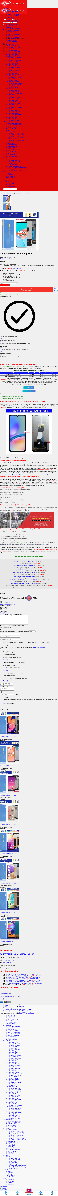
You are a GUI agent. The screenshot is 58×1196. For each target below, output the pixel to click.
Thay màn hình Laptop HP (16, 137)
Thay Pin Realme (13, 86)
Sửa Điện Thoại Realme (12, 81)
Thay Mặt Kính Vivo (14, 67)
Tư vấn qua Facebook (29, 391)
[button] (3, 29)
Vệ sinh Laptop (10, 149)
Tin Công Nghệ (10, 183)
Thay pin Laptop (10, 143)
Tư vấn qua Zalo (29, 387)
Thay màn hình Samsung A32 (8, 824)
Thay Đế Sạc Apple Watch (13, 127)
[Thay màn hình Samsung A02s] (7, 210)
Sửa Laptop (6, 130)
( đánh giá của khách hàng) (7, 259)
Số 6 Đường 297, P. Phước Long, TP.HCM (17, 981)
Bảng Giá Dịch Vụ (10, 186)
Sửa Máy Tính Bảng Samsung (14, 166)
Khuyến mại (9, 184)
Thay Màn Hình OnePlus (15, 106)
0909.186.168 (8, 268)
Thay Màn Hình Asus (14, 119)
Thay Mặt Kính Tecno (14, 111)
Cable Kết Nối (9, 174)
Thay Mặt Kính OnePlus (15, 107)
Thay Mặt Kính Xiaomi (15, 57)
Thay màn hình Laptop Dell (16, 136)
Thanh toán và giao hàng (9, 1008)
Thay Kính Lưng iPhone (12, 14)
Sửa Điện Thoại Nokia (12, 100)
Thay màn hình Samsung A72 (8, 795)
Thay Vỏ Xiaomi (13, 61)
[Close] (0, 649)
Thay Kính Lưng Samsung (13, 34)
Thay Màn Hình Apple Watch (13, 123)
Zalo (56, 289)
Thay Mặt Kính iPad (14, 162)
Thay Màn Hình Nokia (15, 101)
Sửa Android (6, 43)
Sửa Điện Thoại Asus (11, 117)
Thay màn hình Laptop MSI (16, 140)
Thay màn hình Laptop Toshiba (17, 142)
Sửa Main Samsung (11, 41)
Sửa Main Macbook (11, 156)
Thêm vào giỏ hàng (5, 284)
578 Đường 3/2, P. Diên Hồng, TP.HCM (16, 974)
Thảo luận (5, 660)
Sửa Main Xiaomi (13, 63)
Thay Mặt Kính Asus (14, 120)
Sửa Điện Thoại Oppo (12, 44)
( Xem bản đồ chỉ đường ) (38, 561)
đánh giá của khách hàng (7, 604)
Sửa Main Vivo (13, 73)
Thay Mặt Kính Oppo (14, 47)
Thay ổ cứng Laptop (11, 146)
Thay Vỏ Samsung (11, 40)
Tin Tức (5, 180)
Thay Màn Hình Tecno (15, 110)
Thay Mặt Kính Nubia (14, 97)
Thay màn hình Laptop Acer (16, 133)
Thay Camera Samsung (12, 37)
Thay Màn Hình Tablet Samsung (17, 167)
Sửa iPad (8, 159)
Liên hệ (2, 999)
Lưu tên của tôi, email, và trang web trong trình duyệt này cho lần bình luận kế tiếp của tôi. (26, 642)
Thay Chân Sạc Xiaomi (15, 60)
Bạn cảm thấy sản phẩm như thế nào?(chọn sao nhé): (14, 631)
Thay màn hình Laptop (12, 132)
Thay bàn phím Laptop (12, 144)
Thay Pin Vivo (12, 69)
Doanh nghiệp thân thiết (9, 1011)
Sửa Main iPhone (10, 26)
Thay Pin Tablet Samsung (16, 170)
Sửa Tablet (6, 157)
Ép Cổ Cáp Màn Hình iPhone (13, 16)
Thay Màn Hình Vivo (14, 66)
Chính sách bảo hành (39, 647)
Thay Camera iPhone (11, 20)
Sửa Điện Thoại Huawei (12, 74)
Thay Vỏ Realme (13, 87)
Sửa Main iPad (13, 164)
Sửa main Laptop (10, 147)
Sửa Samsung (7, 27)
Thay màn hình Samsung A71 (8, 912)
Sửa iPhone (6, 10)
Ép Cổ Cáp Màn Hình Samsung (14, 33)
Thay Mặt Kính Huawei (15, 77)
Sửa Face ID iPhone (11, 24)
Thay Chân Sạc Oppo (14, 51)
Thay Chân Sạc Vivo (14, 70)
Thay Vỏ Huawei (13, 79)
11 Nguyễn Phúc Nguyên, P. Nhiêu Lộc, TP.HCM (18, 976)
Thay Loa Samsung (11, 38)
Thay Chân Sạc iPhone (12, 21)
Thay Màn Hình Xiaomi (15, 56)
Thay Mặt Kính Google (15, 91)
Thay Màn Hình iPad (14, 160)
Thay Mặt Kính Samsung (12, 30)
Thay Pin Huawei (13, 80)
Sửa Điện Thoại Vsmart (12, 113)
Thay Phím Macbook (11, 153)
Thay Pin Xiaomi (13, 59)
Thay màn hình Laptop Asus (16, 134)
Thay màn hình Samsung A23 (8, 853)
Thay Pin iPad (13, 163)
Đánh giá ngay (4, 613)
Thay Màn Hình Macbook (13, 152)
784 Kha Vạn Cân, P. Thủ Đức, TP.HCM (16, 979)
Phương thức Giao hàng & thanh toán (10, 996)
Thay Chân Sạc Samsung (13, 36)
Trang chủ (5, 8)
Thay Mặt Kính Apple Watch (13, 124)
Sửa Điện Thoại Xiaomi (12, 54)
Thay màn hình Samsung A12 (8, 883)
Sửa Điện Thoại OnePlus (12, 104)
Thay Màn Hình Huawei (15, 76)
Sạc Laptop (9, 173)
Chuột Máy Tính (10, 176)
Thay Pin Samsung (11, 1029)
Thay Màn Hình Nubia (15, 96)
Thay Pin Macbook (11, 154)
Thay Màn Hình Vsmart (15, 114)
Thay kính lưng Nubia (15, 99)
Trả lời (4, 703)
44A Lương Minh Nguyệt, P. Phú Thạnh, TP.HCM (18, 983)
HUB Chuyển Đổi (10, 177)
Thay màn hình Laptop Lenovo (17, 139)
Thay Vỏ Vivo (12, 71)
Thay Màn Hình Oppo (14, 46)
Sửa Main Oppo (13, 53)
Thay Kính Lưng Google (15, 93)
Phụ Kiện (5, 172)
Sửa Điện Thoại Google (12, 89)
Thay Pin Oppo (13, 48)
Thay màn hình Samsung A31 (8, 941)
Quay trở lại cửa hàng (8, 56)
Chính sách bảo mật (5, 991)
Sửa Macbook (6, 150)
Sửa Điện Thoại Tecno (12, 109)
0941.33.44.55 (17, 268)
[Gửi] (3, 24)
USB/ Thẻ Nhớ (10, 179)
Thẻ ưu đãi (6, 1005)
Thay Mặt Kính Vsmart (15, 116)
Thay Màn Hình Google (15, 90)
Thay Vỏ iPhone (10, 18)
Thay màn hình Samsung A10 (8, 736)
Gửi (1, 691)
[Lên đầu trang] (19, 1004)
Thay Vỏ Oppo (13, 50)
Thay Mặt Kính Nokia (14, 103)
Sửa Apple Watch (7, 122)
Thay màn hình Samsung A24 (8, 766)
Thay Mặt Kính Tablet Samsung (17, 169)
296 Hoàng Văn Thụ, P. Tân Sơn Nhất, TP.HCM (18, 980)
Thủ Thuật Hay (10, 182)
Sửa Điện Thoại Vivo (11, 64)
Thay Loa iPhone (10, 23)
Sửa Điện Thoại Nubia (12, 94)
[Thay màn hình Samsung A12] (7, 202)
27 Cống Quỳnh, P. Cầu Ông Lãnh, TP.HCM (17, 977)
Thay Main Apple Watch (12, 129)
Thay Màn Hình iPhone (12, 11)
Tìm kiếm (17, 694)
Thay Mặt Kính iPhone (12, 13)
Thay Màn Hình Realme (15, 83)
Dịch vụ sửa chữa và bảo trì (10, 1009)
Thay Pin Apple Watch (12, 126)
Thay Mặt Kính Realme (15, 84)
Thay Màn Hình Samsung (13, 28)
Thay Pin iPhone (10, 17)
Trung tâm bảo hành (8, 1006)
